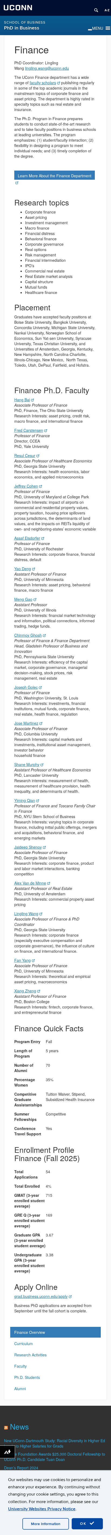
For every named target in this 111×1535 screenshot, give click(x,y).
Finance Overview (29, 1332)
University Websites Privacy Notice (41, 1509)
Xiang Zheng (25, 990)
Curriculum (23, 1343)
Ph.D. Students (27, 1377)
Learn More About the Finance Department (54, 175)
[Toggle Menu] (90, 30)
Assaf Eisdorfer (27, 538)
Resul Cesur (24, 455)
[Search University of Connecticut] (94, 8)
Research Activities (30, 1354)
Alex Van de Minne (30, 883)
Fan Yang (22, 960)
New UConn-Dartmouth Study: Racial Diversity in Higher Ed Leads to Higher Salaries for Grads (54, 1443)
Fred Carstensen (28, 430)
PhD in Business (21, 28)
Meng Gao (23, 599)
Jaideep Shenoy (28, 847)
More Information (45, 1524)
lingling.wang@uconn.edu (47, 68)
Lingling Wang (26, 913)
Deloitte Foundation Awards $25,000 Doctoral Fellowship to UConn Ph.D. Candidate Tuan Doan (54, 1456)
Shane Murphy (26, 764)
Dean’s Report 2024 (21, 1467)
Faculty (20, 1366)
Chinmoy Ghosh (28, 635)
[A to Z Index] (105, 8)
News (19, 1426)
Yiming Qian (24, 800)
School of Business (25, 22)
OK (84, 1523)
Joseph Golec (26, 687)
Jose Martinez (26, 723)
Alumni (20, 1388)
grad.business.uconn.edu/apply (41, 1296)
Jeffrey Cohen (26, 486)
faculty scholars (43, 82)
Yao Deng (22, 568)
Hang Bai (22, 399)
